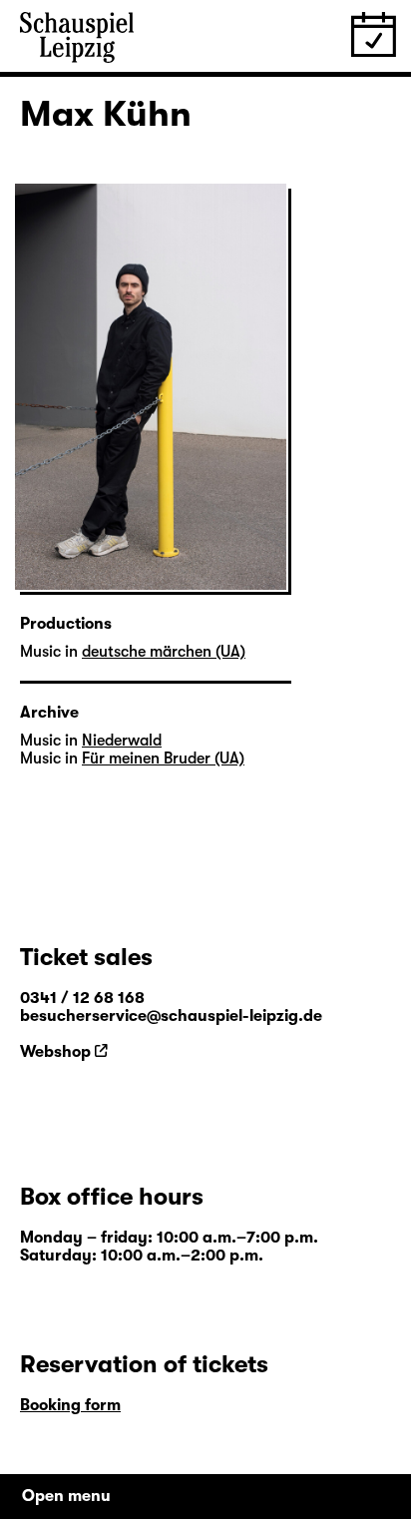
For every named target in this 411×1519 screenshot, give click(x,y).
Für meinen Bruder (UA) (163, 758)
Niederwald (122, 741)
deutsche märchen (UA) (163, 652)
